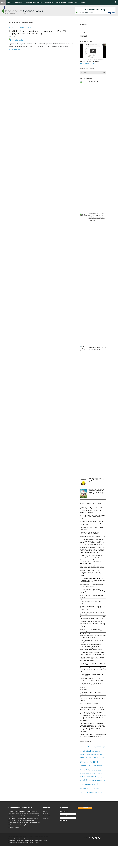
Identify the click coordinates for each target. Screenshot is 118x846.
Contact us (46, 818)
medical (92, 773)
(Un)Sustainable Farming (34, 2)
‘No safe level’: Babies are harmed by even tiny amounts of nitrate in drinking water (92, 590)
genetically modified (88, 766)
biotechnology (91, 751)
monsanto (98, 773)
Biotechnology (61, 2)
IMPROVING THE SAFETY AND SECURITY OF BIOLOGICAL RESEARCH (92, 679)
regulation (96, 780)
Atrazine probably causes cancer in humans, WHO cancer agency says (91, 556)
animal (82, 751)
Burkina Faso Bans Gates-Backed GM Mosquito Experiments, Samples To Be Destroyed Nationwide (92, 580)
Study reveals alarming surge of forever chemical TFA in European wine (92, 664)
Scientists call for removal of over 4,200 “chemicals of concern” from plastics (92, 617)
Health (9, 2)
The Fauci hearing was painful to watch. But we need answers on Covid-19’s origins (92, 516)
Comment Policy (47, 816)
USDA (90, 792)
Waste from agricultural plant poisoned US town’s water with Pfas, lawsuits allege (92, 601)
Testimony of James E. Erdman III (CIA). (92, 536)
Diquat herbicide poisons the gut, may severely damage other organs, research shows (93, 669)
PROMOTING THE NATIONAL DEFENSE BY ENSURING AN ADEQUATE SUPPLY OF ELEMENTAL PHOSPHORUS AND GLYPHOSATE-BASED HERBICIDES (92, 542)
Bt (99, 751)
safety (98, 784)
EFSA (90, 757)
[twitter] (93, 838)
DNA (82, 757)
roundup (92, 784)
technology (90, 788)
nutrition (83, 777)
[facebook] (96, 838)
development (94, 754)
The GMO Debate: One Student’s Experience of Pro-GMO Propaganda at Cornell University (38, 32)
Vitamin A (99, 792)
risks (88, 784)
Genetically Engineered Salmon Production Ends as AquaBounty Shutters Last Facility (93, 698)
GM (82, 770)
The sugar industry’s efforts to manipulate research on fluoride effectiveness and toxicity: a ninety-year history (92, 573)
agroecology (99, 747)
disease (99, 754)
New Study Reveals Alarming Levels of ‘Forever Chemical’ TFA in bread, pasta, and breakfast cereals (92, 658)
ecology (86, 757)
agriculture (87, 746)
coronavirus (84, 754)
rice (101, 780)
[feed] (99, 838)
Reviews (82, 2)
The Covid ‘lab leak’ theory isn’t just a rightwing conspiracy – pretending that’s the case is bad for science (93, 635)
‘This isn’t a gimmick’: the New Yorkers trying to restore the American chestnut (92, 641)
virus (94, 792)
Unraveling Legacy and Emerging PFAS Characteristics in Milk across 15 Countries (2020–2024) (93, 607)
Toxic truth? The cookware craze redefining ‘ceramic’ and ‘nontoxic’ (91, 630)
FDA (91, 762)
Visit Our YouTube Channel (87, 63)
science (84, 788)
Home (3, 2)
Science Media (72, 2)
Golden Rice (94, 770)
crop (89, 754)
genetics (100, 765)
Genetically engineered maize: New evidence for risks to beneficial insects (92, 566)
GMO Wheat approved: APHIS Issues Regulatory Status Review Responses (92, 708)
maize (88, 773)
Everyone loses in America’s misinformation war (89, 704)
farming (86, 762)
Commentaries (23, 27)
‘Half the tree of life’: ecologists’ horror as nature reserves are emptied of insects (93, 653)
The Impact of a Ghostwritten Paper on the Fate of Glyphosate (92, 585)
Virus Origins (48, 2)
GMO (87, 769)
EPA (81, 762)
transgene (97, 789)
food (95, 761)
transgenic (84, 792)
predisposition (102, 776)
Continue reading (14, 50)
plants (96, 776)
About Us (45, 813)
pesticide (90, 777)
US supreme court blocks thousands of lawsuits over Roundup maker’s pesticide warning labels (93, 523)
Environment (19, 2)
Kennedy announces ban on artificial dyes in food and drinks (91, 684)
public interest (86, 780)
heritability (83, 773)
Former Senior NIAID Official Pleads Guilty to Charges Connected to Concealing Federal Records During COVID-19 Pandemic (91, 509)
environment (98, 757)
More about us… (13, 827)
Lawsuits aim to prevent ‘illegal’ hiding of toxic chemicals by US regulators (93, 735)
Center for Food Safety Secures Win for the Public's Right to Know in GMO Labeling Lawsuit (92, 561)
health (100, 770)
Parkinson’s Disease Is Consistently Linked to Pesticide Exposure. (91, 532)
